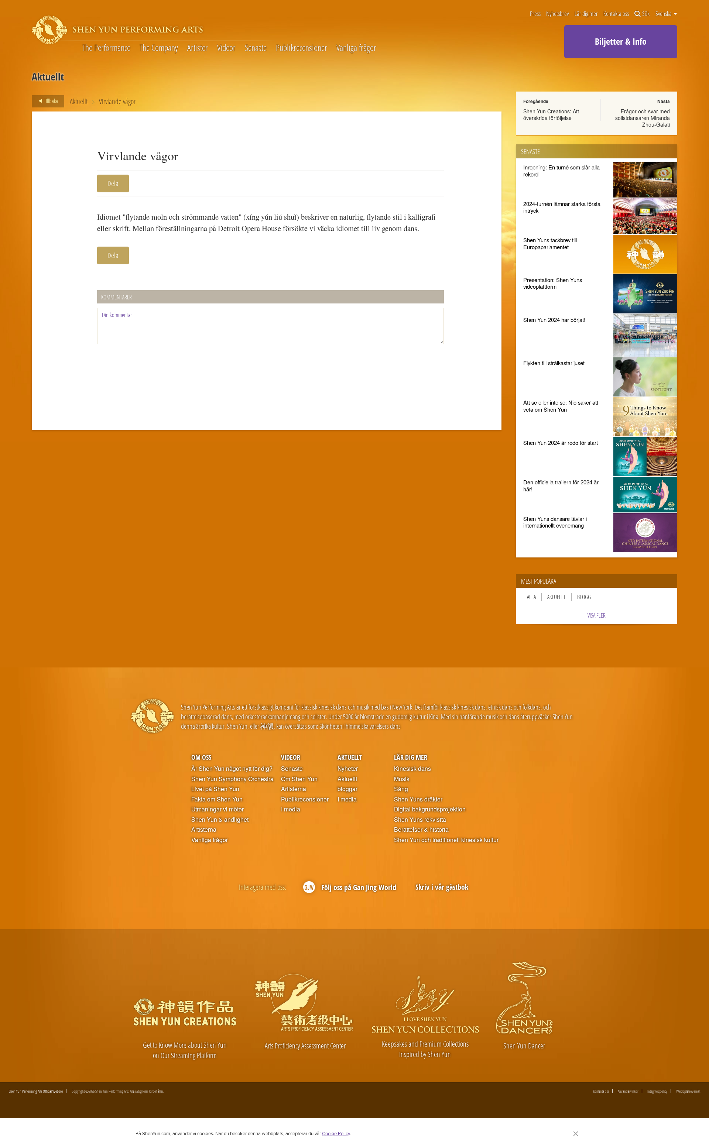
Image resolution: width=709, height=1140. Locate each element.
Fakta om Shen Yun (217, 799)
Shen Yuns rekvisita (420, 819)
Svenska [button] (664, 14)
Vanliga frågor (356, 48)
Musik (402, 779)
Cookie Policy (336, 1133)
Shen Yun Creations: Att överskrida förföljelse (551, 114)
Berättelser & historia (421, 829)
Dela (113, 183)
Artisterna (203, 829)
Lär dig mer (586, 14)
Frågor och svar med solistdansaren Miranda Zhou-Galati (642, 117)
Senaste (256, 48)
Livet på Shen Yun (215, 789)
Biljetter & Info (621, 41)
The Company (159, 48)
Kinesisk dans (412, 769)
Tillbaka (50, 100)
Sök (646, 14)
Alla (531, 597)
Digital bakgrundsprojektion (430, 809)
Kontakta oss (616, 14)
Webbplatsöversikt (688, 1091)
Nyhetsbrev (557, 14)
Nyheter (348, 769)
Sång (401, 789)
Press (535, 14)
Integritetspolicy (657, 1091)
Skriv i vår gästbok (441, 887)
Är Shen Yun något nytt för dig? (232, 769)
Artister (197, 48)
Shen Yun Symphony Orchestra (232, 779)
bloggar (347, 789)
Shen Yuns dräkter (418, 799)
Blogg (584, 597)
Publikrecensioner (301, 48)
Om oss (201, 757)
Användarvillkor (628, 1091)
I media (290, 809)
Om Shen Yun (299, 779)
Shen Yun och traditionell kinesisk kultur (446, 840)
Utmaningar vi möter (217, 809)
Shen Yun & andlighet (220, 819)
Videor (226, 48)
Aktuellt (79, 101)
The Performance (106, 48)
